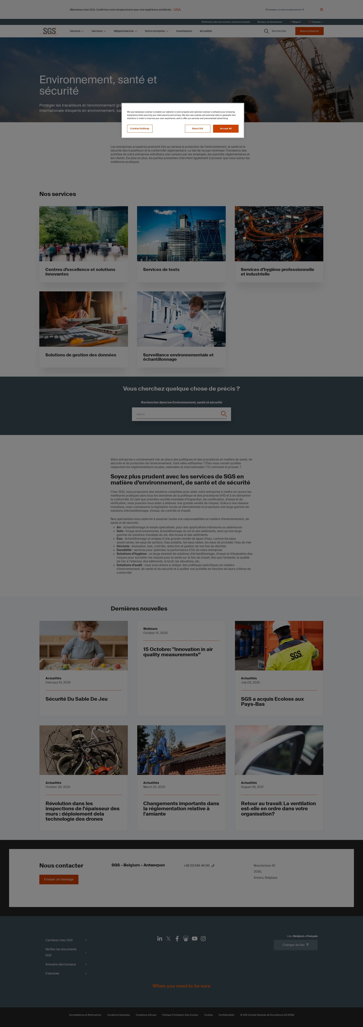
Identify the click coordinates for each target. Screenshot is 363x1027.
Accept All (226, 128)
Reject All (197, 128)
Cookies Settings (139, 128)
